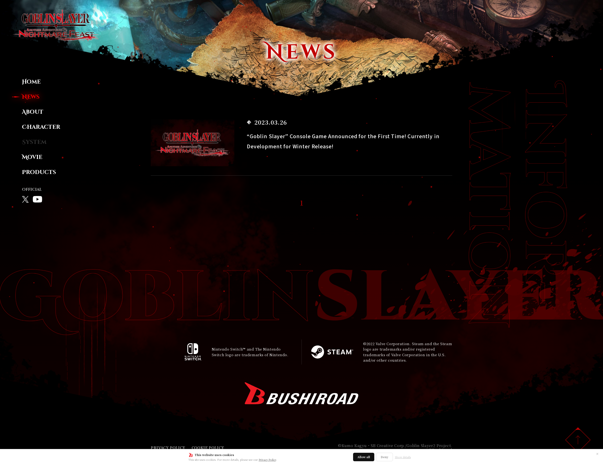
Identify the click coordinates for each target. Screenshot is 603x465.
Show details (403, 457)
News (31, 97)
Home (31, 82)
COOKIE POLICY (208, 447)
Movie (32, 157)
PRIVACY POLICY (168, 447)
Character (41, 127)
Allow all (363, 457)
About (32, 112)
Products (39, 172)
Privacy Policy (267, 459)
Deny (384, 457)
